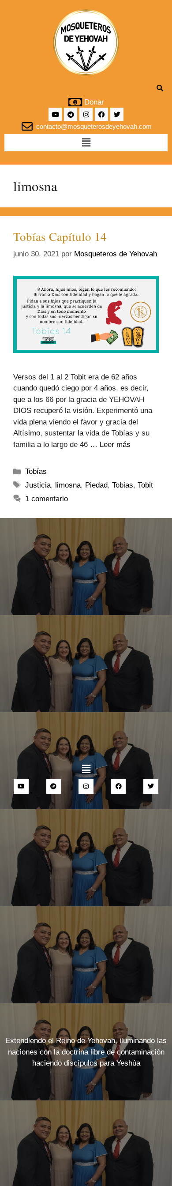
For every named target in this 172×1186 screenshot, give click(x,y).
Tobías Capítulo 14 (60, 236)
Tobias (122, 485)
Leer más (115, 444)
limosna (68, 485)
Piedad (96, 485)
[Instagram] (86, 114)
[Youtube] (55, 114)
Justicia (38, 485)
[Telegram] (70, 114)
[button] (86, 142)
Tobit (145, 485)
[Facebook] (101, 114)
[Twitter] (116, 114)
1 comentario (46, 499)
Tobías (36, 471)
